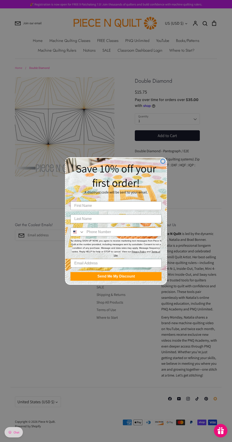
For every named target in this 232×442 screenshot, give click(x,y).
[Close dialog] (163, 161)
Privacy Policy (139, 251)
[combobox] (77, 232)
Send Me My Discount (116, 276)
